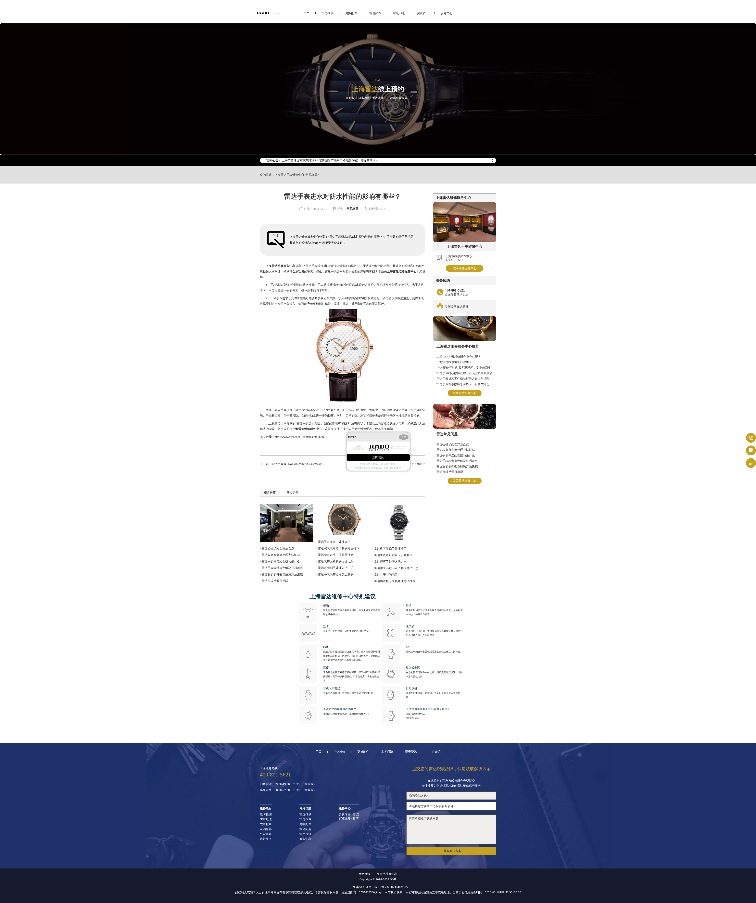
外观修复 (266, 834)
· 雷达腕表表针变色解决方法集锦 (281, 574)
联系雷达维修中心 (464, 393)
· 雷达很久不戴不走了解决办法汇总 (395, 568)
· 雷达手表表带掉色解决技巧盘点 (281, 567)
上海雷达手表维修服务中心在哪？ (458, 356)
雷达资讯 (305, 834)
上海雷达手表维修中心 (289, 174)
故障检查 (266, 824)
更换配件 (351, 13)
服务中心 (446, 13)
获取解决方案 (452, 851)
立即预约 (378, 457)
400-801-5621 (412, 718)
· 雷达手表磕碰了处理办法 (333, 541)
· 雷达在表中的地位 (385, 574)
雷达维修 (327, 13)
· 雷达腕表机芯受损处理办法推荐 (393, 581)
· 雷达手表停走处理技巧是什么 (280, 561)
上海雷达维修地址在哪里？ (454, 362)
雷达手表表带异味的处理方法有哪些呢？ (298, 464)
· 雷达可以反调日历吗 (274, 580)
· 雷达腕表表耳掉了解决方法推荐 (337, 548)
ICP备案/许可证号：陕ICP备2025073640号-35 (378, 887)
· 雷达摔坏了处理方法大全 (389, 561)
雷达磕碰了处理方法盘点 (452, 444)
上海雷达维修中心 (385, 874)
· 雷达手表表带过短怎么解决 (334, 574)
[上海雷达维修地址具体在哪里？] (286, 523)
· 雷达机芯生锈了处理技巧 (389, 548)
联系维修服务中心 (464, 268)
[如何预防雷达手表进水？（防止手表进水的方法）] (342, 519)
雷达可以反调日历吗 (449, 471)
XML (393, 879)
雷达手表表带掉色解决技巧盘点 (457, 460)
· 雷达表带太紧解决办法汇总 (334, 561)
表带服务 (266, 839)
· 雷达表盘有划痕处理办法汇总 (280, 554)
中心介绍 (435, 751)
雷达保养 (375, 13)
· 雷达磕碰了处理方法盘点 (277, 548)
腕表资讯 (423, 13)
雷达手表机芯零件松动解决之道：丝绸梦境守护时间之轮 (464, 378)
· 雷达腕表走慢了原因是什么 (334, 554)
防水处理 (266, 819)
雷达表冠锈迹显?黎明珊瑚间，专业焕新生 (463, 367)
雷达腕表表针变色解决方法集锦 (457, 466)
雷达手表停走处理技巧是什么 (455, 455)
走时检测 (266, 814)
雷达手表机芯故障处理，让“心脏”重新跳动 (464, 373)
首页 (306, 13)
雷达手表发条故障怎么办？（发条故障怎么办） (464, 384)
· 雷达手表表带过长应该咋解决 (392, 555)
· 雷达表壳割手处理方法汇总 (334, 567)
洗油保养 (266, 829)
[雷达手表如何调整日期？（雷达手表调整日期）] (398, 523)
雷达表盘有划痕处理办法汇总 (455, 449)
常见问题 (399, 13)
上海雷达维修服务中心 (280, 265)
